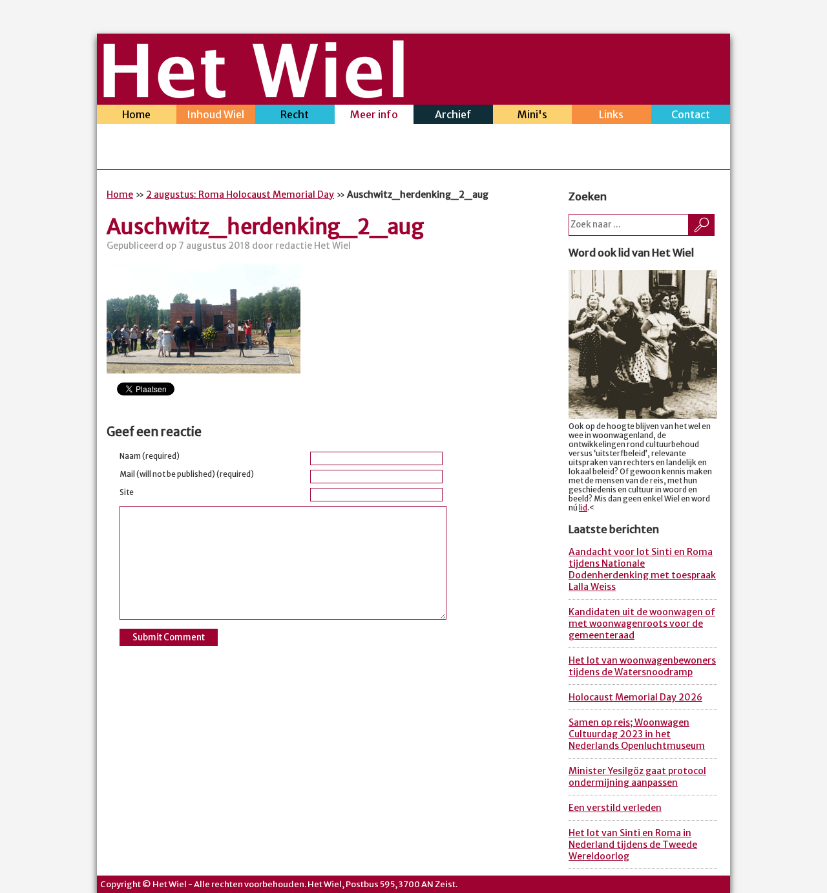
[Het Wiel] (253, 94)
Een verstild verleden (615, 808)
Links (611, 114)
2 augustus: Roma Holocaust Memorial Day (240, 194)
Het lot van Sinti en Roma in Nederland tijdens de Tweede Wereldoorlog (633, 844)
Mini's (532, 114)
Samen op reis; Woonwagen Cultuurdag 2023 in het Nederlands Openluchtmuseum (637, 734)
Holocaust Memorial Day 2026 (635, 697)
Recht (294, 114)
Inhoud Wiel (215, 114)
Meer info (374, 114)
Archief (453, 114)
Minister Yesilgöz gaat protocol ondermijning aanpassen (637, 776)
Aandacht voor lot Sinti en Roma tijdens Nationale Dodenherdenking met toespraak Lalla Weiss (642, 569)
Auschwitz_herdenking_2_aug (265, 227)
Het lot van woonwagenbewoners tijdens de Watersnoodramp (642, 666)
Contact (690, 114)
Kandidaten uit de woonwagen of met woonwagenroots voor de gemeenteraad (642, 623)
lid (583, 507)
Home (136, 114)
